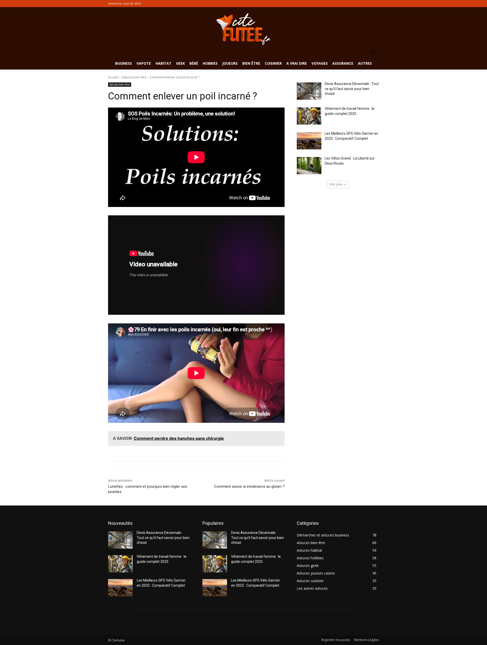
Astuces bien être (133, 77)
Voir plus (336, 184)
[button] (373, 51)
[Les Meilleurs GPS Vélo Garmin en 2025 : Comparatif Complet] (309, 140)
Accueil (113, 77)
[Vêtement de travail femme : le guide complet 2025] (309, 116)
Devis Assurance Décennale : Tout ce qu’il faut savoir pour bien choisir (352, 89)
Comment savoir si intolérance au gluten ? (249, 486)
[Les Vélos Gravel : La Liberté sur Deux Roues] (309, 165)
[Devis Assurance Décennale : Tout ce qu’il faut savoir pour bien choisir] (309, 91)
